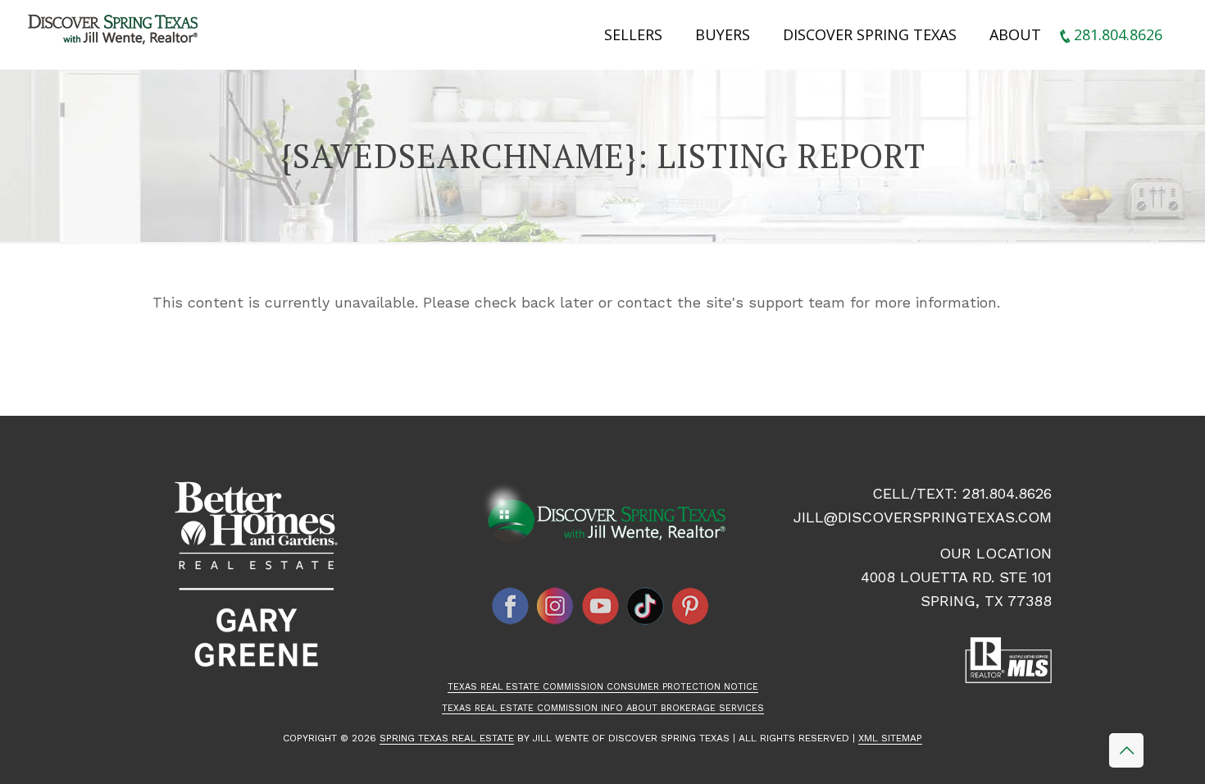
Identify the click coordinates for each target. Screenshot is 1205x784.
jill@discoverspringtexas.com (922, 517)
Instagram (556, 606)
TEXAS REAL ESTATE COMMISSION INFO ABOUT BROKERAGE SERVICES (603, 708)
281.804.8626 (1007, 493)
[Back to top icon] (1126, 750)
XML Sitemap (890, 738)
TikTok (646, 606)
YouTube (601, 606)
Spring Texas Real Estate (447, 738)
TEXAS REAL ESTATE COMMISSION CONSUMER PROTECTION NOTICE (603, 686)
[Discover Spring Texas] (116, 33)
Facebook (511, 606)
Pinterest (691, 606)
